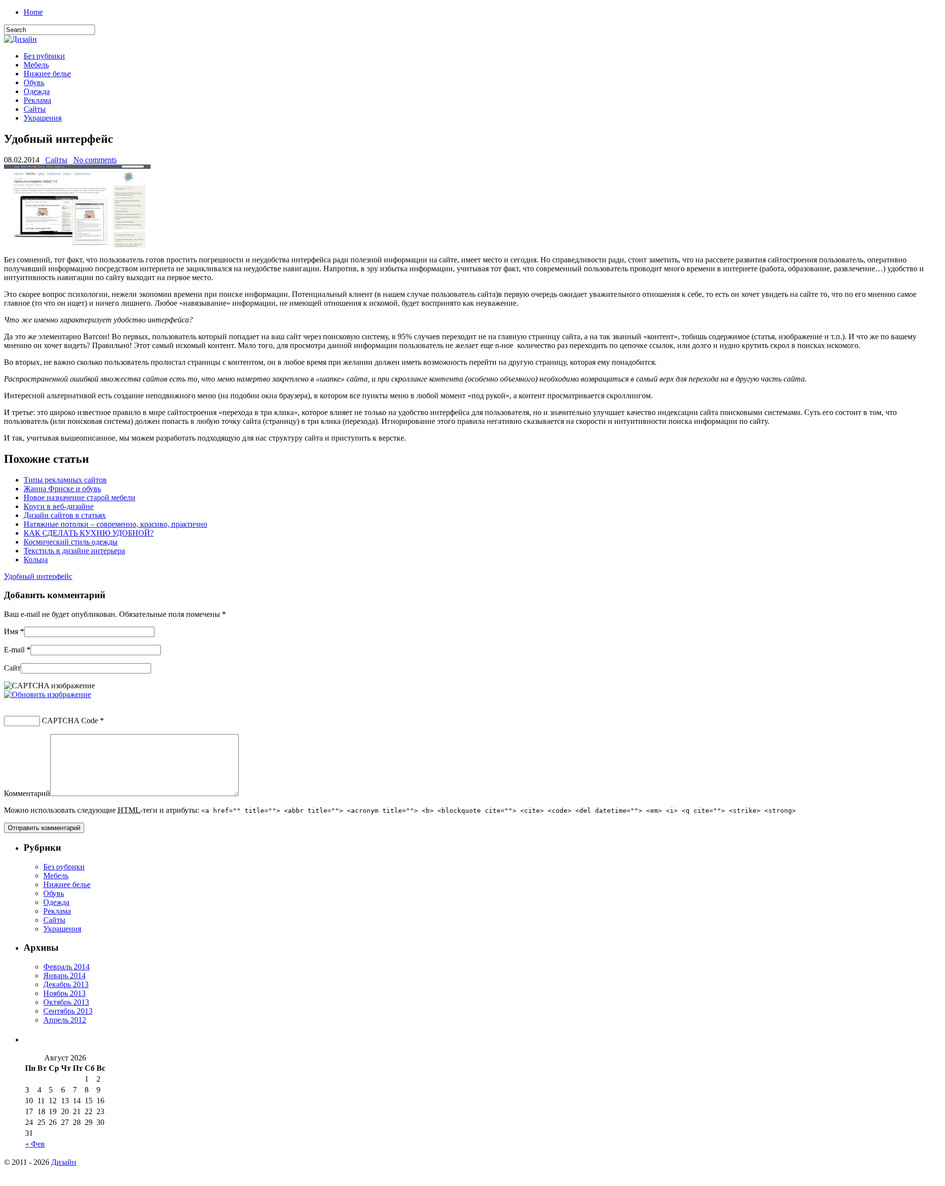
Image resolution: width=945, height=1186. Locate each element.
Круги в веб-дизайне (59, 506)
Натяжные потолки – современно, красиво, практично (115, 524)
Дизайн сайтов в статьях (65, 515)
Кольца (36, 559)
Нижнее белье (47, 73)
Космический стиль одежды (71, 542)
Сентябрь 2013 (68, 1011)
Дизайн (63, 1162)
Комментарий (27, 793)
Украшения (43, 118)
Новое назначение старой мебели (79, 497)
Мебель (36, 65)
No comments (95, 160)
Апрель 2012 (64, 1020)
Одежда (37, 91)
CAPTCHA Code (70, 720)
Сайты (35, 109)
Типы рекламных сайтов (65, 480)
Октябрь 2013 (66, 1002)
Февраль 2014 (66, 966)
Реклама (37, 100)
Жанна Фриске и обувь (62, 488)
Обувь (34, 82)
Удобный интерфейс (38, 576)
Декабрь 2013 (66, 984)
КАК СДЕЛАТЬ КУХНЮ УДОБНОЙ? (89, 533)
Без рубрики (44, 56)
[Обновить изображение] (47, 694)
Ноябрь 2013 (64, 993)
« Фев (35, 1144)
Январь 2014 (64, 975)
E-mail (14, 649)
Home (33, 12)
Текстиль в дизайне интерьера (74, 550)
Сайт (12, 668)
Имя (11, 631)
